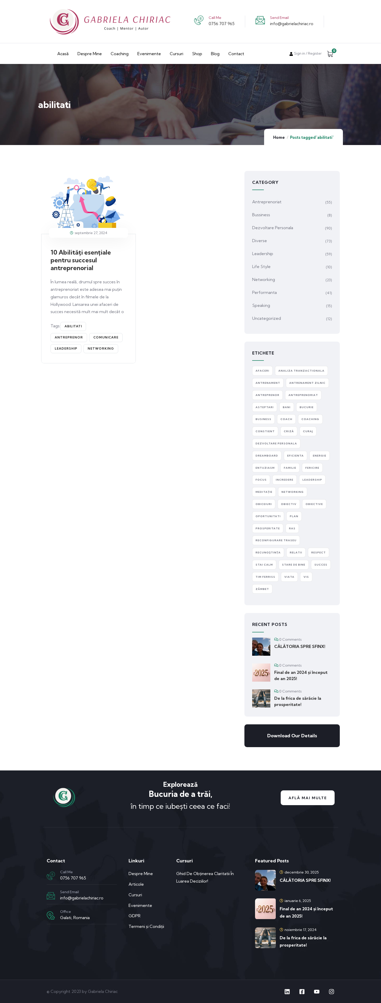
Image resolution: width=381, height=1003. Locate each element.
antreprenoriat (303, 395)
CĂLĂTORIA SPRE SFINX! (299, 646)
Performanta (264, 292)
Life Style (261, 266)
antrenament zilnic (307, 383)
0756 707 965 (222, 23)
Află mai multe (307, 798)
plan (294, 516)
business (263, 419)
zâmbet (262, 589)
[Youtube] (317, 991)
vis (306, 577)
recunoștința (268, 552)
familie (290, 468)
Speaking (261, 305)
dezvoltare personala (276, 443)
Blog (215, 53)
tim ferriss (265, 577)
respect (318, 552)
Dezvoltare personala (272, 227)
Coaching (120, 53)
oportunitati (268, 516)
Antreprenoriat (266, 201)
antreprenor (69, 337)
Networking (263, 279)
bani (287, 407)
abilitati (73, 326)
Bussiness (261, 214)
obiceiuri (264, 504)
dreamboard (267, 455)
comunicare (105, 337)
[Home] (63, 797)
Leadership (262, 253)
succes (320, 564)
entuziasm (265, 468)
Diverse (259, 240)
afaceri (262, 370)
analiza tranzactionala (301, 370)
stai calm (264, 564)
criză (289, 431)
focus (261, 479)
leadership (66, 348)
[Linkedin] (287, 991)
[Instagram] (331, 991)
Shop (197, 53)
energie (319, 455)
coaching (310, 419)
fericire (312, 468)
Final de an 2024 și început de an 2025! (301, 675)
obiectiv (289, 504)
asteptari (265, 407)
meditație (264, 492)
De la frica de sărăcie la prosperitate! (297, 701)
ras (292, 528)
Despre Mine (89, 53)
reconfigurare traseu (276, 540)
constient (265, 431)
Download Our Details (292, 736)
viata (289, 577)
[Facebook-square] (302, 991)
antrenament (268, 383)
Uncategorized (266, 318)
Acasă (63, 53)
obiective (314, 504)
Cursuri (176, 53)
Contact (236, 53)
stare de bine (293, 564)
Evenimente (149, 53)
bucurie (307, 407)
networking (101, 348)
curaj (308, 431)
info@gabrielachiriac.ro (291, 23)
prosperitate (268, 528)
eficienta (295, 455)
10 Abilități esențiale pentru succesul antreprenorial (81, 260)
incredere (284, 479)
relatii (296, 552)
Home (279, 137)
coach (286, 419)
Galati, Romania (75, 917)
